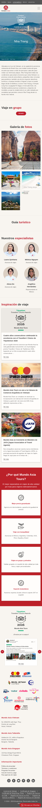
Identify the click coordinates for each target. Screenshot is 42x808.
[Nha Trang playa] (31, 180)
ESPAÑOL (3, 2)
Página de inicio (5, 59)
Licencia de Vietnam (10, 791)
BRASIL (9, 2)
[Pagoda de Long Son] (10, 180)
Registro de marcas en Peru (20, 795)
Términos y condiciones (9, 768)
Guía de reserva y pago (9, 773)
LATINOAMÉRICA (17, 2)
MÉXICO (25, 2)
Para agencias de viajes (9, 775)
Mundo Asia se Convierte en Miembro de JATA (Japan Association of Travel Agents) (20, 442)
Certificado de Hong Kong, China (13, 793)
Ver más (21, 113)
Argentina (31, 2)
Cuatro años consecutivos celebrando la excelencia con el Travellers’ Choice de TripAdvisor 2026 (20, 338)
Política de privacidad (8, 766)
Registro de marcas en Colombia (28, 797)
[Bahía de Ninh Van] (10, 201)
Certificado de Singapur (28, 791)
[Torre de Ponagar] (21, 150)
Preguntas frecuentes (8, 770)
